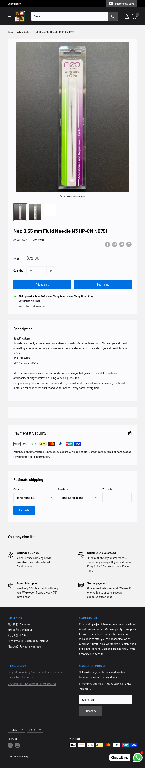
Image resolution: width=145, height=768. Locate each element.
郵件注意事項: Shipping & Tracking (28, 640)
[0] (134, 16)
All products (23, 32)
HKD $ (32, 730)
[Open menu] (9, 16)
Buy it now (103, 284)
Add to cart (42, 284)
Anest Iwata (20, 239)
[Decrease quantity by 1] (31, 271)
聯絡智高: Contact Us (20, 629)
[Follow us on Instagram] (17, 745)
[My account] (127, 16)
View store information (32, 306)
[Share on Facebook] (107, 244)
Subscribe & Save (124, 3)
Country (18, 489)
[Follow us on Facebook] (10, 745)
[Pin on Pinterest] (114, 244)
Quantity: (18, 270)
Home (10, 32)
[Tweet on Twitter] (121, 244)
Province (63, 489)
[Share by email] (129, 244)
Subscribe (91, 710)
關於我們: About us (19, 624)
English (13, 730)
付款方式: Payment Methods (24, 646)
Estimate (24, 510)
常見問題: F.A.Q (17, 635)
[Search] (113, 16)
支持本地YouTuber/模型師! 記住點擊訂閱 (32, 683)
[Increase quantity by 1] (51, 271)
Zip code (107, 489)
